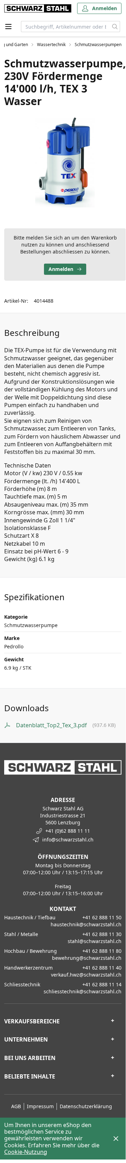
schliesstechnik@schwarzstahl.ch (82, 991)
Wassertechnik (51, 44)
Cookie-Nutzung (25, 1152)
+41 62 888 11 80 (101, 951)
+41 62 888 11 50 (101, 917)
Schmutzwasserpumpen (98, 44)
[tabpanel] (65, 161)
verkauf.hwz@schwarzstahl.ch (86, 974)
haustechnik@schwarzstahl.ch (86, 924)
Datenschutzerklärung (86, 1106)
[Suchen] (115, 26)
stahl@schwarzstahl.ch (94, 941)
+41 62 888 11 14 (101, 984)
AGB (16, 1106)
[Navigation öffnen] (8, 26)
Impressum (40, 1106)
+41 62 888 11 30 (101, 934)
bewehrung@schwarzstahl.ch (86, 958)
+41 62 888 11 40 (101, 967)
